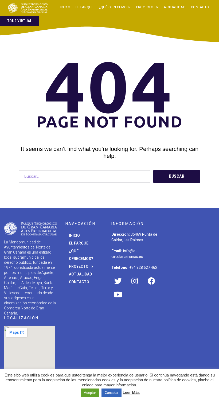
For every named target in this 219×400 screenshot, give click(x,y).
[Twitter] (118, 281)
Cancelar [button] (111, 393)
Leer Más (131, 392)
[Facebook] (151, 281)
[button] (19, 21)
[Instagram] (134, 281)
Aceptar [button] (90, 393)
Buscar (177, 176)
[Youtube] (118, 294)
